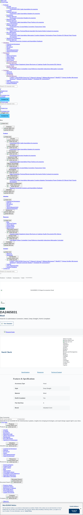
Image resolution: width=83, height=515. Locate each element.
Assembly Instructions (44, 69)
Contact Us (4, 99)
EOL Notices (57, 64)
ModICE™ (59, 77)
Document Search (17, 479)
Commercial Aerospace (10, 448)
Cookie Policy (28, 511)
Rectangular (6, 437)
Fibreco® (33, 77)
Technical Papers (8, 465)
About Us (6, 501)
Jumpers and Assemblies (29, 41)
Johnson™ (39, 77)
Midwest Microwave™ (49, 77)
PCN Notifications (8, 491)
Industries (6, 42)
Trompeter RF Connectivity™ (41, 79)
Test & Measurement (9, 454)
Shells (44, 31)
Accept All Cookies (74, 511)
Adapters (30, 13)
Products (5, 5)
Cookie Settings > (74, 506)
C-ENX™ (12, 77)
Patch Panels (72, 35)
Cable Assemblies (22, 13)
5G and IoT (6, 451)
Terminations (49, 35)
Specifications (25, 372)
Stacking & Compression (10, 440)
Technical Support (56, 372)
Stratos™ (30, 79)
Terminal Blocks (25, 31)
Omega (64, 77)
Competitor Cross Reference (29, 69)
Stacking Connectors (16, 41)
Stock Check (7, 470)
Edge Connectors (15, 31)
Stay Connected (4, 417)
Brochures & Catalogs (36, 64)
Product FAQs (7, 466)
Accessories (34, 9)
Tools (44, 26)
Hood (22, 277)
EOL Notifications (8, 489)
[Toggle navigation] (4, 113)
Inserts (40, 31)
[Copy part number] (82, 309)
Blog (4, 469)
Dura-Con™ (27, 77)
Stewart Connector (22, 79)
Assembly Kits (34, 31)
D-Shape (9, 277)
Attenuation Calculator (56, 69)
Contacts (48, 31)
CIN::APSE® (19, 77)
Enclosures (13, 18)
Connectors (13, 9)
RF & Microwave (8, 438)
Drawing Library (14, 64)
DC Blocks (65, 35)
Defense (5, 450)
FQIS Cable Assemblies (24, 9)
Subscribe (21, 419)
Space (5, 453)
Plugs (29, 22)
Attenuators (30, 35)
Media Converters (29, 26)
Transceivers (38, 26)
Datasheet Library (24, 64)
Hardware (39, 41)
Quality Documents (48, 64)
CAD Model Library (15, 69)
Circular (5, 430)
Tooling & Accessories (37, 22)
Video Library (7, 467)
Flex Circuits (20, 26)
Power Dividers (57, 35)
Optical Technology (8, 435)
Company (6, 70)
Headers (26, 18)
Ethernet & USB (7, 434)
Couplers (37, 35)
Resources (6, 53)
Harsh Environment (8, 456)
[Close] (4, 124)
